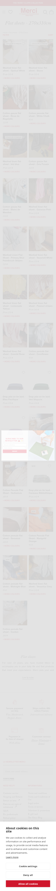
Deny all (28, 875)
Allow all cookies (28, 883)
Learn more (12, 857)
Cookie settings (28, 866)
